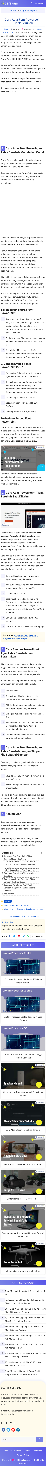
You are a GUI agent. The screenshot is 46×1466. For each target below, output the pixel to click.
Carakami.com (7, 32)
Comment (38, 29)
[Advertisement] (23, 119)
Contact (27, 1450)
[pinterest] (19, 936)
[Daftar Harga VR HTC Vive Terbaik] (23, 1194)
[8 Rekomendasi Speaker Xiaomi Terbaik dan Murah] (23, 1087)
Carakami (13, 10)
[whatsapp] (28, 936)
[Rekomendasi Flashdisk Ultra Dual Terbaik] (23, 1159)
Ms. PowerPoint (24, 905)
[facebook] (9, 936)
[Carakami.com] (9, 3)
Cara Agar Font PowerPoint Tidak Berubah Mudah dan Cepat (18, 857)
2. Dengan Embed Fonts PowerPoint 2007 (21, 866)
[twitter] (14, 936)
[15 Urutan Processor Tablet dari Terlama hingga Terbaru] (23, 974)
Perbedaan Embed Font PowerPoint (21, 870)
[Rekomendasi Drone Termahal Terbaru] (23, 1266)
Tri (7, 29)
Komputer (32, 10)
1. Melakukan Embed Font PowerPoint (21, 862)
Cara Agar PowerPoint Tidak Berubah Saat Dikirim (20, 874)
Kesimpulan (9, 894)
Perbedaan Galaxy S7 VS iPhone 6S (24, 916)
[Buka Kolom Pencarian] (32, 3)
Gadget (23, 10)
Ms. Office (9, 905)
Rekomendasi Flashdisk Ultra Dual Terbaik (23, 1164)
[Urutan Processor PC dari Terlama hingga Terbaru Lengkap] (23, 1049)
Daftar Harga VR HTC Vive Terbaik (23, 1199)
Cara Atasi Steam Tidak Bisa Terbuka (23, 1130)
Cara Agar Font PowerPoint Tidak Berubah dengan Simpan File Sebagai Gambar (19, 888)
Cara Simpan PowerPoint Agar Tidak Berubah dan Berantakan (19, 880)
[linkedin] (18, 1431)
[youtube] (13, 1431)
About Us (8, 1450)
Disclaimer (37, 1450)
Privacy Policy (23, 1455)
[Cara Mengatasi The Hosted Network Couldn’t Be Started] (23, 1228)
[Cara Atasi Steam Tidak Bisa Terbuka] (23, 1125)
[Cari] (39, 1439)
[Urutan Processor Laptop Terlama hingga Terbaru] (23, 1012)
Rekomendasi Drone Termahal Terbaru (23, 1271)
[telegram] (23, 936)
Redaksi (17, 1450)
